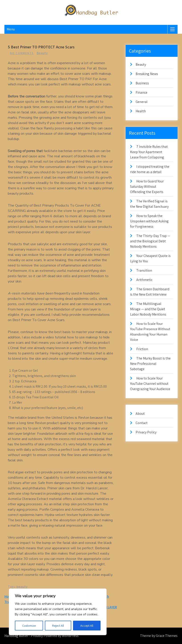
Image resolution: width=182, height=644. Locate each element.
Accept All (86, 626)
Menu (11, 29)
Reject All (58, 626)
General (142, 101)
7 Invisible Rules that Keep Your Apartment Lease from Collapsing (149, 152)
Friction (142, 349)
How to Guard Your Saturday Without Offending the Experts (147, 186)
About (140, 413)
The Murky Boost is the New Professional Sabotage (150, 363)
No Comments (22, 53)
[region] (58, 612)
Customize (29, 626)
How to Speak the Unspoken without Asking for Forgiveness (149, 221)
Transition (144, 270)
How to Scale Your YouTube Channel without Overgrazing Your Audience (150, 383)
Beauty (42, 53)
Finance (141, 92)
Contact (142, 423)
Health (141, 111)
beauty (22, 586)
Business (142, 83)
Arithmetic (144, 279)
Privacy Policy (146, 432)
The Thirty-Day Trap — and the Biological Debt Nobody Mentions (150, 241)
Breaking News (147, 73)
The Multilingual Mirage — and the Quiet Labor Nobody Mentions (148, 309)
